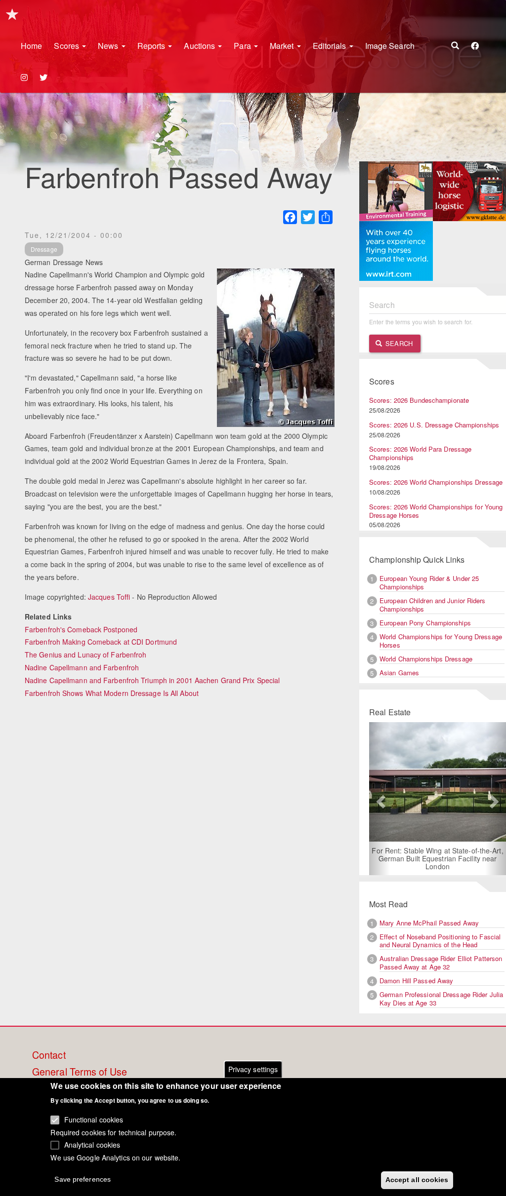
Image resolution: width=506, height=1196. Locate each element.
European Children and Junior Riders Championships (433, 605)
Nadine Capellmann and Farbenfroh (82, 667)
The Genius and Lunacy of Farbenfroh (86, 654)
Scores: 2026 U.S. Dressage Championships (434, 424)
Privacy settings (253, 1069)
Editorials (330, 45)
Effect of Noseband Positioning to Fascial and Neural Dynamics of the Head (440, 941)
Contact (49, 1055)
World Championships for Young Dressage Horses (441, 641)
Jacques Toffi (109, 597)
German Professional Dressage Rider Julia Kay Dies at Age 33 (441, 998)
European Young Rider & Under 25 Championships (429, 582)
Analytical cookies (92, 1145)
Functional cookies (94, 1119)
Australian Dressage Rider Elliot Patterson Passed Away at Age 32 (441, 962)
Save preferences (82, 1179)
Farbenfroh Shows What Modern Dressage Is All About (112, 693)
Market (283, 45)
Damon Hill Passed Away (416, 980)
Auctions (200, 45)
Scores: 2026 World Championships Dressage (436, 482)
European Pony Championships (425, 622)
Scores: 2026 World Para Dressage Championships (420, 453)
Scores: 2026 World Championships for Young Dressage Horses (436, 511)
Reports (152, 45)
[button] (379, 798)
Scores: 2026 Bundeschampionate (419, 400)
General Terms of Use (79, 1072)
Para (243, 45)
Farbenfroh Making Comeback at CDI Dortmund (102, 642)
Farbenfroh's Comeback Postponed (81, 629)
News (109, 45)
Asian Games (399, 672)
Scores (67, 45)
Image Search (390, 45)
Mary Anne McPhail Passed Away (429, 922)
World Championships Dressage (426, 658)
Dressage (44, 249)
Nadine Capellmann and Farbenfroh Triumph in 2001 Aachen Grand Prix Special (152, 680)
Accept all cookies (417, 1180)
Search (398, 343)
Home (31, 45)
